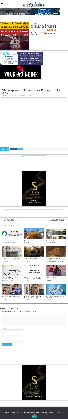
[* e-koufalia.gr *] (34, 4)
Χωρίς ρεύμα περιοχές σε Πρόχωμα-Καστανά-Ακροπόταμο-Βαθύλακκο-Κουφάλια (56, 220)
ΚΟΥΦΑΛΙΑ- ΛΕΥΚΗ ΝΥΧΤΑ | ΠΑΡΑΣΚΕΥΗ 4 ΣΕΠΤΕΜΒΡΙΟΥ (32, 278)
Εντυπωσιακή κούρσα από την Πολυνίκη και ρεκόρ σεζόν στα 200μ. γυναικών (55, 279)
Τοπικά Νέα (29, 95)
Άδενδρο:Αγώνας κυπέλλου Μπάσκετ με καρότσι (10, 219)
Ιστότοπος (4, 338)
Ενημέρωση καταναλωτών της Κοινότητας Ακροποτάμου (9, 241)
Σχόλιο (4, 313)
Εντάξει (34, 416)
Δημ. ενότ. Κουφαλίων (22, 95)
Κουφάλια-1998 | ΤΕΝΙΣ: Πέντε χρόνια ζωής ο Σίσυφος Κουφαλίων (11, 258)
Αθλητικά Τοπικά (14, 95)
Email (3, 333)
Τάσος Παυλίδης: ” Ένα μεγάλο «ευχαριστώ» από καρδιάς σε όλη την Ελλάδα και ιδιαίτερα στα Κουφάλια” (55, 259)
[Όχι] (66, 414)
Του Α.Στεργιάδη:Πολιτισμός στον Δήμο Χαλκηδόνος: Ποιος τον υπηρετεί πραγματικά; (10, 279)
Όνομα (3, 328)
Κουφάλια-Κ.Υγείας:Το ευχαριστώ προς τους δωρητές (54, 241)
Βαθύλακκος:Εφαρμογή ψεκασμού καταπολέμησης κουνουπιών (32, 258)
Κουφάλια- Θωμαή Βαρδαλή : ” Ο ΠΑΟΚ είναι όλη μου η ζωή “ (32, 297)
